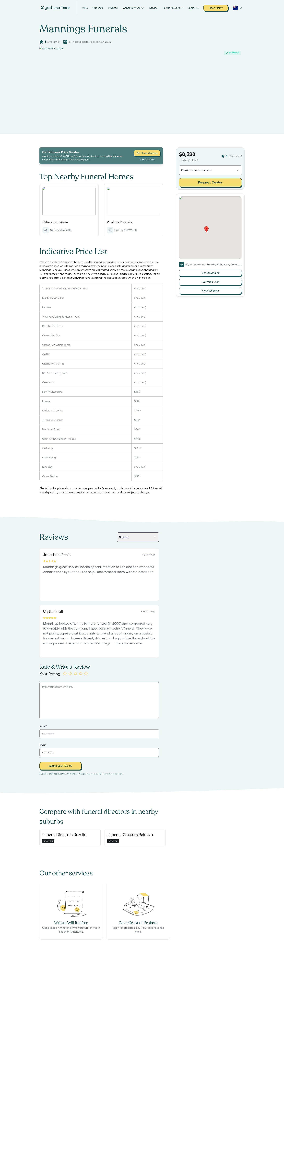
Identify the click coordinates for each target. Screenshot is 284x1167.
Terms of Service (109, 774)
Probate (113, 8)
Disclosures (144, 274)
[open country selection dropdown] (237, 8)
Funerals (98, 8)
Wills (85, 8)
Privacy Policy (92, 774)
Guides (153, 8)
